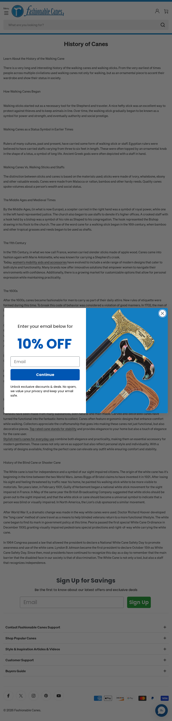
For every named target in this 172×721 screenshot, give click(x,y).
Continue (45, 374)
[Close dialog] (162, 313)
